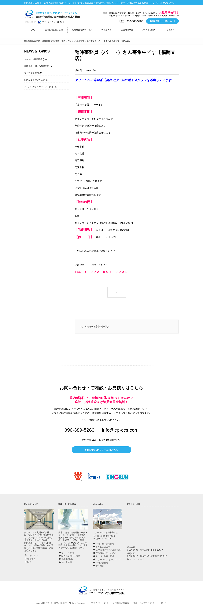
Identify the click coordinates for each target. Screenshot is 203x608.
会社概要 (31, 558)
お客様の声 (169, 30)
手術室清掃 (106, 30)
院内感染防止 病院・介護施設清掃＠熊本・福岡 (52, 15)
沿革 (29, 561)
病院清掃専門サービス (82, 30)
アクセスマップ (136, 559)
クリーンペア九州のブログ (108, 559)
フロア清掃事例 (31, 72)
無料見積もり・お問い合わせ (162, 21)
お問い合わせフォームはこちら (101, 449)
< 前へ (116, 292)
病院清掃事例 (127, 30)
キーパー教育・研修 (105, 556)
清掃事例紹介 (67, 559)
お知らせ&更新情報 (33, 59)
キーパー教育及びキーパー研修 (38, 86)
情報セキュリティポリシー (145, 602)
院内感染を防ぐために (34, 79)
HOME (32, 30)
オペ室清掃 (66, 562)
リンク (163, 602)
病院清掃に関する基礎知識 (36, 66)
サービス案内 (67, 552)
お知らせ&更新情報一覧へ (96, 326)
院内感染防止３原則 (53, 30)
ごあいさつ (32, 555)
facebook (100, 565)
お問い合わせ (102, 562)
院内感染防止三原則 (70, 555)
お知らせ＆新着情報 (105, 543)
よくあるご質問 (149, 30)
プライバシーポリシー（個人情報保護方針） (110, 602)
